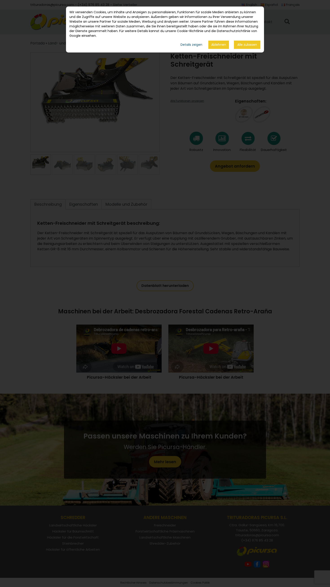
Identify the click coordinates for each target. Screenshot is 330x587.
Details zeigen (191, 45)
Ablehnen (218, 44)
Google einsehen (82, 35)
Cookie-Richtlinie (190, 31)
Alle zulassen (247, 45)
